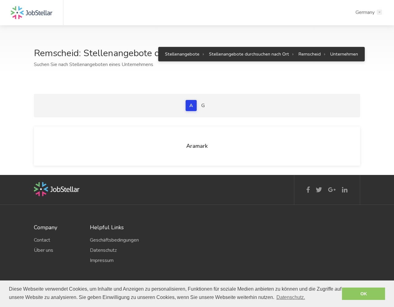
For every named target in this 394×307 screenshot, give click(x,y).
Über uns (43, 250)
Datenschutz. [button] (290, 297)
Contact (42, 240)
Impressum (102, 260)
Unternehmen (344, 54)
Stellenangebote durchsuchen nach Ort (249, 54)
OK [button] (363, 293)
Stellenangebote (182, 54)
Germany (365, 12)
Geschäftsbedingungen (113, 240)
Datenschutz (103, 250)
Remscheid (310, 54)
